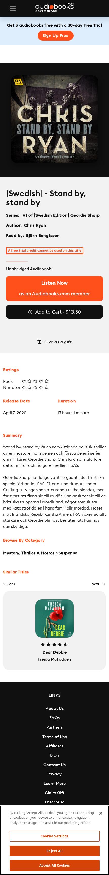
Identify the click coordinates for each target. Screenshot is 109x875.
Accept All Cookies (54, 865)
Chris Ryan (35, 225)
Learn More (55, 784)
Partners (54, 727)
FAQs (54, 718)
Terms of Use (54, 737)
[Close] (100, 813)
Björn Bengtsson (43, 235)
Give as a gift (58, 342)
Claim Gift (54, 793)
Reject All (54, 851)
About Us (55, 709)
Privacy (54, 774)
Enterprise (54, 802)
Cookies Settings (54, 836)
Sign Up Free (55, 36)
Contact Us (54, 765)
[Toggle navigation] (13, 8)
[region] (54, 840)
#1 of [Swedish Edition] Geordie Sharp (61, 215)
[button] (9, 584)
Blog (54, 755)
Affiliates (54, 746)
